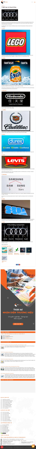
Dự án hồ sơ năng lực (5, 412)
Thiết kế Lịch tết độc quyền (6, 405)
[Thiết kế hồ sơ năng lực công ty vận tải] (2, 362)
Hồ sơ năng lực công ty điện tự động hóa (7, 373)
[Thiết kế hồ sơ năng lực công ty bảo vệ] (2, 355)
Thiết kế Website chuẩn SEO (7, 406)
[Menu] (34, 2)
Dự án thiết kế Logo (5, 414)
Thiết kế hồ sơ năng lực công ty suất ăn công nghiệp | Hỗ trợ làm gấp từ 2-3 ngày (13, 344)
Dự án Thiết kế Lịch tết (6, 418)
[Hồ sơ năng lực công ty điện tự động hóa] (2, 376)
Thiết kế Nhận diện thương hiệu (7, 400)
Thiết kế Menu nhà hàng (6, 403)
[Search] (32, 2)
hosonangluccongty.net (8, 338)
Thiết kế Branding (16, 446)
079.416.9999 (7, 335)
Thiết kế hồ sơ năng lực (6, 399)
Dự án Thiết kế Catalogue (6, 417)
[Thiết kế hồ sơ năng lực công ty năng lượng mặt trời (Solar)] (2, 369)
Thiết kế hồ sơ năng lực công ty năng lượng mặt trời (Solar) (10, 366)
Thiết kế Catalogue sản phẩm (7, 404)
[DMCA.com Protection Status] (3, 433)
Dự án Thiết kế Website (6, 419)
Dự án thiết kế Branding (6, 413)
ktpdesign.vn (7, 337)
